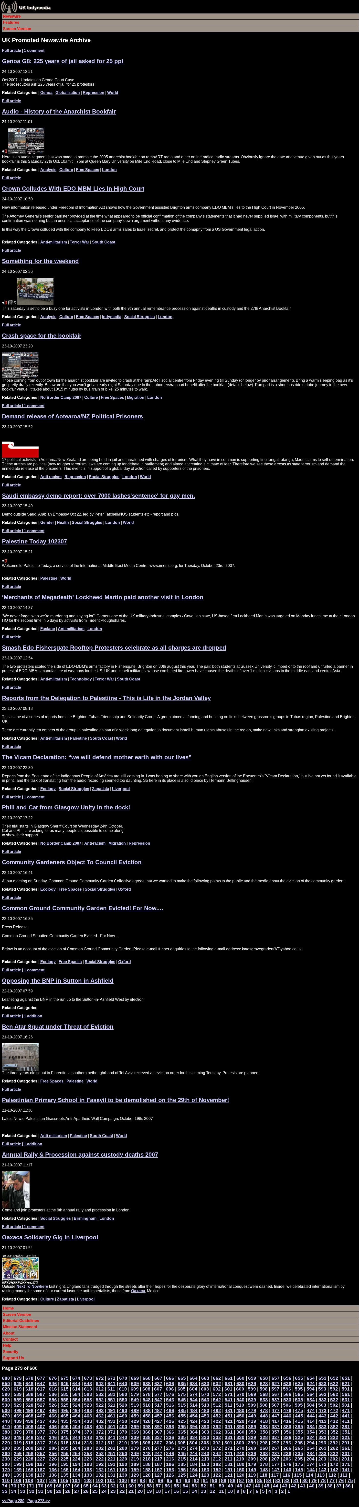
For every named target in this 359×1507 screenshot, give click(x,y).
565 (299, 1394)
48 (239, 1485)
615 (65, 1389)
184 (194, 1464)
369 (135, 1432)
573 (205, 1394)
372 (100, 1432)
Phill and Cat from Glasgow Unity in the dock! (66, 807)
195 (65, 1464)
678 (29, 1378)
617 (41, 1389)
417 (276, 1421)
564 (311, 1394)
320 (6, 1442)
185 (182, 1464)
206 (287, 1458)
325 (299, 1437)
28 (68, 1491)
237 (276, 1453)
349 (18, 1437)
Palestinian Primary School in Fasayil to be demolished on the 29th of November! (115, 1100)
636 (170, 1383)
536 (287, 1399)
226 (53, 1458)
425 (182, 1421)
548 (147, 1399)
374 (76, 1432)
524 (76, 1405)
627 (276, 1383)
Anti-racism (51, 477)
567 (276, 1394)
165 (65, 1469)
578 (147, 1394)
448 (264, 1415)
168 (29, 1469)
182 (217, 1464)
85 (260, 1480)
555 (65, 1399)
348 (29, 1437)
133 (88, 1475)
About (8, 1333)
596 (287, 1389)
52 (203, 1485)
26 (86, 1491)
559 (18, 1399)
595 (299, 1389)
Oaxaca (138, 1291)
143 (322, 1469)
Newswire (12, 16)
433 (88, 1421)
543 (205, 1399)
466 (53, 1415)
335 (182, 1437)
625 (299, 1383)
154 (194, 1469)
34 (13, 1491)
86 (250, 1480)
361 (229, 1432)
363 (205, 1432)
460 (123, 1415)
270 (240, 1448)
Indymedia (111, 317)
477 (276, 1410)
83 (278, 1480)
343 (88, 1437)
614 (76, 1389)
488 (147, 1410)
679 (18, 1378)
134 (76, 1475)
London (109, 170)
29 (59, 1491)
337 (158, 1437)
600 (240, 1389)
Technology (81, 679)
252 (100, 1453)
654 (311, 1378)
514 (194, 1405)
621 (346, 1383)
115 (298, 1475)
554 (76, 1399)
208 (264, 1458)
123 (205, 1475)
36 (348, 1485)
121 (229, 1475)
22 (122, 1491)
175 (299, 1464)
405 (65, 1426)
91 (205, 1480)
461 (111, 1415)
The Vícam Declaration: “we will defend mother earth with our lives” (96, 757)
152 (217, 1469)
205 (299, 1458)
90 (214, 1480)
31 (40, 1491)
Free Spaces (87, 170)
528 (29, 1405)
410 (6, 1426)
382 (334, 1426)
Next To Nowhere (32, 1286)
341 (111, 1437)
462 (100, 1415)
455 (182, 1415)
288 (29, 1448)
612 (100, 1389)
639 (135, 1383)
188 (147, 1464)
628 (264, 1383)
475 (299, 1410)
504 (310, 1405)
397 (158, 1426)
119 (252, 1475)
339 (135, 1437)
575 (182, 1394)
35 (4, 1491)
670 (123, 1378)
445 (299, 1415)
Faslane (47, 629)
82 (287, 1480)
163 (88, 1469)
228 (29, 1458)
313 (88, 1442)
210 (240, 1458)
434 (76, 1421)
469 (18, 1415)
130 (123, 1475)
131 (111, 1475)
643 (88, 1383)
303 (205, 1442)
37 (339, 1485)
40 (312, 1485)
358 (264, 1432)
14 (194, 1491)
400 (123, 1426)
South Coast (103, 242)
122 (217, 1475)
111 (344, 1475)
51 (212, 1485)
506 (287, 1405)
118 (263, 1475)
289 (18, 1448)
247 (158, 1453)
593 (322, 1389)
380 (6, 1432)
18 (158, 1491)
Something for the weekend (40, 261)
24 (104, 1491)
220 (123, 1458)
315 (65, 1442)
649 (18, 1383)
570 (240, 1394)
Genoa (46, 93)
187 (158, 1464)
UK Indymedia (35, 7)
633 (205, 1383)
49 (230, 1485)
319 (18, 1442)
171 (346, 1464)
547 (158, 1399)
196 (53, 1464)
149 (252, 1469)
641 (111, 1383)
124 (194, 1475)
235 (299, 1453)
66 (77, 1485)
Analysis (48, 170)
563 (322, 1394)
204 (310, 1458)
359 (252, 1432)
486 (170, 1410)
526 (53, 1405)
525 (65, 1405)
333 (205, 1437)
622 (334, 1383)
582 (100, 1394)
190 (123, 1464)
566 (287, 1394)
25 (95, 1491)
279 (135, 1448)
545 (182, 1399)
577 (158, 1394)
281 (111, 1448)
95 (169, 1480)
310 (123, 1442)
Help (7, 1345)
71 (31, 1485)
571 (229, 1394)
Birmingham (85, 1218)
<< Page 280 (13, 1501)
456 (170, 1415)
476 (287, 1410)
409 (18, 1426)
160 (123, 1469)
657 (276, 1378)
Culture (66, 170)
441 (346, 1415)
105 (64, 1480)
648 (29, 1383)
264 (311, 1448)
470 (6, 1415)
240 (240, 1453)
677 (41, 1378)
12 (212, 1491)
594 (310, 1389)
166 (53, 1469)
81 (296, 1480)
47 (248, 1485)
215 (182, 1458)
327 (276, 1437)
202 (334, 1458)
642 (100, 1383)
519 (135, 1405)
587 (41, 1394)
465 (65, 1415)
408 (29, 1426)
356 (287, 1432)
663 (205, 1378)
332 (217, 1437)
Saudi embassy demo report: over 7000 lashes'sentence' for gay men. (98, 495)
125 (182, 1475)
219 (135, 1458)
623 (322, 1383)
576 (170, 1394)
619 (18, 1389)
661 (229, 1378)
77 (332, 1480)
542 (217, 1399)
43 (284, 1485)
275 (182, 1448)
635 (182, 1383)
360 (240, 1432)
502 (334, 1405)
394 (194, 1426)
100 (123, 1480)
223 (88, 1458)
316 (53, 1442)
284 (76, 1448)
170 (6, 1469)
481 (229, 1410)
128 (147, 1475)
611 (111, 1389)
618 (29, 1389)
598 (264, 1389)
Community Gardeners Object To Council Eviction (72, 862)
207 (275, 1458)
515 (182, 1405)
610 (123, 1389)
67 (68, 1485)
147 (276, 1469)
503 (322, 1405)
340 (123, 1437)
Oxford (124, 889)
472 (334, 1410)
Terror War (79, 242)
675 (65, 1378)
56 (167, 1485)
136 (53, 1475)
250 (123, 1453)
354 (311, 1432)
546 (170, 1399)
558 (29, 1399)
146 (287, 1469)
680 (6, 1378)
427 (158, 1421)
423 (205, 1421)
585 (65, 1394)
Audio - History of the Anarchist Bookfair (59, 111)
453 (205, 1415)
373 (88, 1432)
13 (203, 1491)
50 (221, 1485)
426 (170, 1421)
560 (6, 1399)
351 (346, 1432)
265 (299, 1448)
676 (53, 1378)
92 (196, 1480)
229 (18, 1458)
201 (346, 1458)
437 (41, 1421)
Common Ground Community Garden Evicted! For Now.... (82, 908)
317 (41, 1442)
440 (6, 1421)
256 (53, 1453)
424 (194, 1421)
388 (264, 1426)
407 (41, 1426)
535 (299, 1399)
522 (100, 1405)
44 (275, 1485)
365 (182, 1432)
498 (29, 1410)
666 (170, 1378)
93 (187, 1480)
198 (29, 1464)
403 (88, 1426)
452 (217, 1415)
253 (88, 1453)
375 (65, 1432)
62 (113, 1485)
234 (311, 1453)
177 (276, 1464)
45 (266, 1485)
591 (346, 1389)
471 (346, 1410)
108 (29, 1480)
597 (275, 1389)
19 (149, 1491)
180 (240, 1464)
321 (346, 1437)
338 (147, 1437)
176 (287, 1464)
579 (135, 1394)
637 (158, 1383)
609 (135, 1389)
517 (158, 1405)
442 (334, 1415)
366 (170, 1432)
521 (111, 1405)
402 (100, 1426)
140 (6, 1475)
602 (217, 1389)
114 (309, 1475)
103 (88, 1480)
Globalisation (67, 93)
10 (230, 1491)
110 (6, 1480)
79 (314, 1480)
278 (147, 1448)
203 (322, 1458)
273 (205, 1448)
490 (123, 1410)
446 (287, 1415)
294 (310, 1442)
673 (88, 1378)
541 (229, 1399)
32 (31, 1491)
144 (311, 1469)
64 (95, 1485)
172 (334, 1464)
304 (193, 1442)
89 (223, 1480)
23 (113, 1491)
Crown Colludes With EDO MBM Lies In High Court (73, 188)
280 (123, 1448)
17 (167, 1491)
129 (135, 1475)
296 (287, 1442)
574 (194, 1394)
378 (29, 1432)
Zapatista (100, 789)
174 (311, 1464)
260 (6, 1453)
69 (50, 1485)
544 (194, 1399)
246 (170, 1453)
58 (149, 1485)
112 (332, 1475)
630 (240, 1383)
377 (41, 1432)
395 (182, 1426)
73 (13, 1485)
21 (131, 1491)
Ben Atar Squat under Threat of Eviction (58, 1026)
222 (100, 1458)
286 (53, 1448)
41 (303, 1485)
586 (53, 1394)
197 (41, 1464)
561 (346, 1394)
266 (287, 1448)
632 (217, 1383)
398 (147, 1426)
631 (229, 1383)
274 (194, 1448)
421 (229, 1421)
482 (217, 1410)
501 (346, 1405)
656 (287, 1378)
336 (170, 1437)
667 (158, 1378)
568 (264, 1394)
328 (264, 1437)
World (112, 93)
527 (41, 1405)
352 (334, 1432)
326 (287, 1437)
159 (135, 1469)
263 (322, 1448)
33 (22, 1491)
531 (346, 1399)
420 (240, 1421)
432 (100, 1421)
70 (40, 1485)
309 (135, 1442)
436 (53, 1421)
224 (76, 1458)
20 (140, 1491)
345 (65, 1437)
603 (205, 1389)
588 (29, 1394)
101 (111, 1480)
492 (100, 1410)
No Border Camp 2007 (60, 397)
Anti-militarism (53, 242)
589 (18, 1394)
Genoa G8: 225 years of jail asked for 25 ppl (62, 61)
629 (252, 1383)
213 (205, 1458)
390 (240, 1426)
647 (41, 1383)
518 (147, 1405)
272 (217, 1448)
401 (111, 1426)
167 (41, 1469)
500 (6, 1410)
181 (229, 1464)
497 (41, 1410)
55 (176, 1485)
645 (65, 1383)
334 (194, 1437)
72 (22, 1485)
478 (264, 1410)
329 (252, 1437)
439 (18, 1421)
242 (217, 1453)
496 (53, 1410)
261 (346, 1448)
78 (323, 1480)
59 (140, 1485)
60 (131, 1485)
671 (111, 1378)
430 (123, 1421)
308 (146, 1442)
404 (76, 1426)
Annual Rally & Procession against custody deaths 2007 (80, 1154)
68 (59, 1485)
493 (88, 1410)
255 (65, 1453)
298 (264, 1442)
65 (86, 1485)
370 (123, 1432)
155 (182, 1469)
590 (6, 1394)
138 (29, 1475)
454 (194, 1415)
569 (252, 1394)
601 (228, 1389)
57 (158, 1485)
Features (11, 22)
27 (77, 1491)
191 (111, 1464)
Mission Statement (20, 1327)
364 (194, 1432)
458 (147, 1415)
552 (100, 1399)
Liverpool (121, 789)
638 (147, 1383)
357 (276, 1432)
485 (182, 1410)
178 (264, 1464)
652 (334, 1378)
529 (18, 1405)
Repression (93, 93)
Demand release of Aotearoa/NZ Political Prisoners (72, 416)
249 (135, 1453)
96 (160, 1480)
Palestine (48, 578)
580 (123, 1394)
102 (99, 1480)
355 (299, 1432)
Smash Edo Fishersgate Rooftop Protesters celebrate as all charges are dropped (114, 647)
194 (76, 1464)
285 (65, 1448)
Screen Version (17, 29)
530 (6, 1405)
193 (88, 1464)
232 (334, 1453)
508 (264, 1405)
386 (287, 1426)
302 (217, 1442)
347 (41, 1437)
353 (322, 1432)
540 (240, 1399)
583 (88, 1394)
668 (147, 1378)
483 (205, 1410)
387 (276, 1426)
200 (6, 1464)
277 (158, 1448)
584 (76, 1394)
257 (41, 1453)
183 (205, 1464)
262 (334, 1448)
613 (88, 1389)
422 (217, 1421)
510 (240, 1405)
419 (252, 1421)
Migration (135, 397)
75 (350, 1480)
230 (6, 1458)
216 (170, 1458)
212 (217, 1458)
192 (100, 1464)
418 (264, 1421)
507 (275, 1405)
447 (276, 1415)
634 (194, 1383)
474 (311, 1410)
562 (334, 1394)
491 (111, 1410)
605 (182, 1389)
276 (170, 1448)
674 (76, 1378)
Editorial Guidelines (21, 1321)
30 (50, 1491)
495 (65, 1410)
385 (299, 1426)
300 (240, 1442)
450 (240, 1415)
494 (76, 1410)
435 (65, 1421)
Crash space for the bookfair (41, 335)
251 (111, 1453)
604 (193, 1389)
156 (170, 1469)
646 (53, 1383)
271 (229, 1448)
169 (18, 1469)
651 (346, 1378)
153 (205, 1469)
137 (41, 1475)
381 (346, 1426)
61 (122, 1485)
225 (65, 1458)
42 (293, 1485)
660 (240, 1378)
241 (229, 1453)
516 (170, 1405)
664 (194, 1378)
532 (334, 1399)
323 (322, 1437)
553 (88, 1399)
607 (158, 1389)
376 (53, 1432)
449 (252, 1415)
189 (135, 1464)
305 (182, 1442)
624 (311, 1383)
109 (17, 1480)
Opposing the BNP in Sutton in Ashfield (58, 980)
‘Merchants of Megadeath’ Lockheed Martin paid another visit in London (102, 597)
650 (6, 1383)
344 (76, 1437)
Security (10, 1352)
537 (276, 1399)
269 (252, 1448)
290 (6, 1448)
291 (346, 1442)
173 (322, 1464)
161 (111, 1469)
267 (276, 1448)
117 (275, 1475)
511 (228, 1405)
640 (123, 1383)
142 (334, 1469)
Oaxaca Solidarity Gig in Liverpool (50, 1237)
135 (65, 1475)
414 (311, 1421)
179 (252, 1464)
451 (229, 1415)
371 (111, 1432)
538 (264, 1399)
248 (147, 1453)
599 (252, 1389)
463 (88, 1415)
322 (334, 1437)
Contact (10, 1339)
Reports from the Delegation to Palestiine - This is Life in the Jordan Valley (106, 698)
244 (194, 1453)
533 (322, 1399)
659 (252, 1378)
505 (299, 1405)
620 (6, 1389)
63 (104, 1485)
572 (217, 1394)
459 (135, 1415)
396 (170, 1426)
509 (252, 1405)
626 (287, 1383)
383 (322, 1426)
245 (182, 1453)
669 (135, 1378)
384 (311, 1426)
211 (228, 1458)
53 (194, 1485)
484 (194, 1410)
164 (76, 1469)
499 (18, 1410)
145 (299, 1469)
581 (111, 1394)
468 (29, 1415)
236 (287, 1453)
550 (123, 1399)
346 (53, 1437)
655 (299, 1378)
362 (217, 1432)
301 (228, 1442)
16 (176, 1491)
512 (217, 1405)
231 (346, 1453)
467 (41, 1415)
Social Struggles (139, 317)
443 (322, 1415)
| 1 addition (22, 1016)
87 (241, 1480)
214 (194, 1458)
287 (41, 1448)
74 (4, 1485)
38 (330, 1485)
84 (269, 1480)
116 (286, 1475)
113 (321, 1475)
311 (111, 1442)
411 (346, 1421)
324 (311, 1437)
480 (240, 1410)
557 (41, 1399)
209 (252, 1458)
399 (135, 1426)
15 (185, 1491)
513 (205, 1405)
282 (100, 1448)
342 (100, 1437)
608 (146, 1389)
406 (53, 1426)
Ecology (48, 789)
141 (346, 1469)
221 (111, 1458)
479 (252, 1410)
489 (135, 1410)
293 (322, 1442)
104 (76, 1480)
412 (334, 1421)
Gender (47, 522)
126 (170, 1475)
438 (29, 1421)
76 (341, 1480)
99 (133, 1480)
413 (322, 1421)
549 (135, 1399)
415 (299, 1421)
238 (264, 1453)
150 (240, 1469)
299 (252, 1442)
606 (170, 1389)
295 (299, 1442)
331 (229, 1437)
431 (111, 1421)
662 (217, 1378)
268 (264, 1448)
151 (229, 1469)
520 (123, 1405)
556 (53, 1399)
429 (135, 1421)
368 (147, 1432)
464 (76, 1415)
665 (182, 1378)
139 (18, 1475)
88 (232, 1480)
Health (63, 522)
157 (158, 1469)
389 (252, 1426)
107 (41, 1480)
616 (53, 1389)
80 (305, 1480)
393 (205, 1426)
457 (158, 1415)
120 (240, 1475)
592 (334, 1389)
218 (147, 1458)
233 (322, 1453)
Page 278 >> (38, 1501)
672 (100, 1378)
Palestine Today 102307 (34, 541)
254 (76, 1453)
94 (178, 1480)
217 (158, 1458)
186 (170, 1464)
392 (217, 1426)
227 (41, 1458)
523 (88, 1405)
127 (158, 1475)
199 (18, 1464)
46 (257, 1485)
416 (287, 1421)
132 (100, 1475)
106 (53, 1480)
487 (158, 1410)
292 (334, 1442)
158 (147, 1469)
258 (29, 1453)
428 (147, 1421)
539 (252, 1399)
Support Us (13, 1358)
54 (185, 1485)
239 (252, 1453)
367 (158, 1432)
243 (205, 1453)
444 (311, 1415)
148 (264, 1469)
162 (100, 1469)
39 (321, 1485)
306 (170, 1442)
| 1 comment (23, 50)
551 (111, 1399)
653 (322, 1378)
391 (229, 1426)
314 (76, 1442)
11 (221, 1491)
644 (76, 1383)
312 (100, 1442)
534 (311, 1399)
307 (158, 1442)
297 (275, 1442)
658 (264, 1378)
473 (322, 1410)
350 (6, 1437)
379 (18, 1432)
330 (240, 1437)
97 (151, 1480)
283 (88, 1448)
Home (8, 1308)
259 (18, 1453)
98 (142, 1480)
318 (29, 1442)
